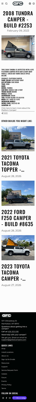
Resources (5, 363)
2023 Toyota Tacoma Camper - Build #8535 (15, 272)
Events (4, 381)
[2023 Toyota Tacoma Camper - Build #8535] (18, 247)
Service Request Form (9, 370)
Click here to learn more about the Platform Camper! (15, 109)
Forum (3, 377)
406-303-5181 (13, 332)
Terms (3, 388)
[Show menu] (2, 3)
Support (4, 367)
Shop (3, 348)
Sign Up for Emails (8, 359)
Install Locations (7, 352)
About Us (4, 356)
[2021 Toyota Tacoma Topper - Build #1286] (18, 138)
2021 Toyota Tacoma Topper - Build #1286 (15, 163)
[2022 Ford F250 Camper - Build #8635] (18, 193)
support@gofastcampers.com (13, 340)
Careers (4, 374)
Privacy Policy (6, 385)
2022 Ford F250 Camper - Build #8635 (17, 218)
